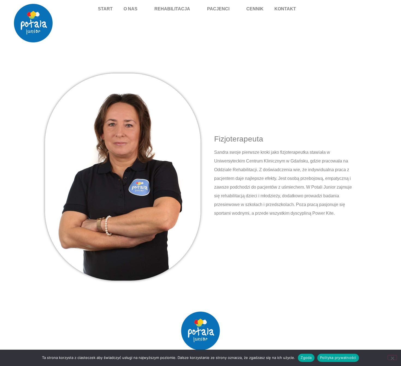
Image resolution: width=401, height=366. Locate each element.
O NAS (130, 9)
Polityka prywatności (338, 357)
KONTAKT (285, 9)
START (105, 9)
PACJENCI (218, 9)
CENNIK (255, 9)
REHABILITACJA (172, 9)
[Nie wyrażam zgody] (392, 357)
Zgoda (306, 357)
